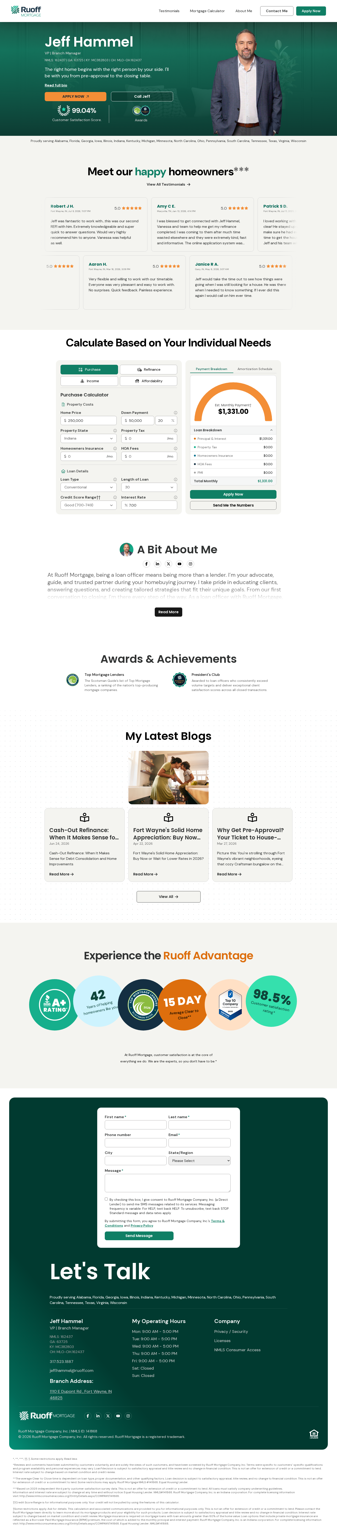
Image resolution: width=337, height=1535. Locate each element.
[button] (54, 1005)
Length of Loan (135, 479)
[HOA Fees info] (175, 448)
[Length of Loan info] (175, 479)
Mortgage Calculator (207, 10)
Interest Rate (133, 497)
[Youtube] (179, 564)
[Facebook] (146, 564)
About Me (243, 10)
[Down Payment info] (175, 413)
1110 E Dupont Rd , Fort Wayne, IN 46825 (81, 1395)
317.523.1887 (61, 1361)
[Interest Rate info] (175, 497)
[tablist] (119, 375)
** (190, 1017)
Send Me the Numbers (233, 505)
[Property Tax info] (175, 430)
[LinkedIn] (157, 564)
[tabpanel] (119, 449)
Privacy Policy (142, 1225)
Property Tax (133, 430)
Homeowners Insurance (82, 448)
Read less (70, 1459)
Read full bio (56, 85)
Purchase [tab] (93, 369)
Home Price (71, 413)
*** (241, 171)
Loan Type (70, 479)
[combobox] (89, 438)
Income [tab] (93, 381)
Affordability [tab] (152, 381)
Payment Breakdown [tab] (211, 369)
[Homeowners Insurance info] (115, 448)
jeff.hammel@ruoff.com (72, 1370)
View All (166, 896)
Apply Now (311, 10)
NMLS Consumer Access (237, 1350)
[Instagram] (190, 564)
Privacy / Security (231, 1331)
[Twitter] (168, 564)
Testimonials (169, 10)
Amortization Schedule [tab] (255, 369)
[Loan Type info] (115, 479)
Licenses (222, 1340)
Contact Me (277, 10)
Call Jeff (142, 96)
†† (98, 497)
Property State (74, 430)
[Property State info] (115, 430)
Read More (168, 612)
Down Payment (134, 413)
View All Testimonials (166, 184)
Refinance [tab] (152, 369)
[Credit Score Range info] (115, 497)
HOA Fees (130, 448)
